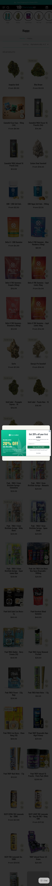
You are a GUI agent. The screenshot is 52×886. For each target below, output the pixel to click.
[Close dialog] (49, 431)
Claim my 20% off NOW (38, 447)
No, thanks (38, 453)
